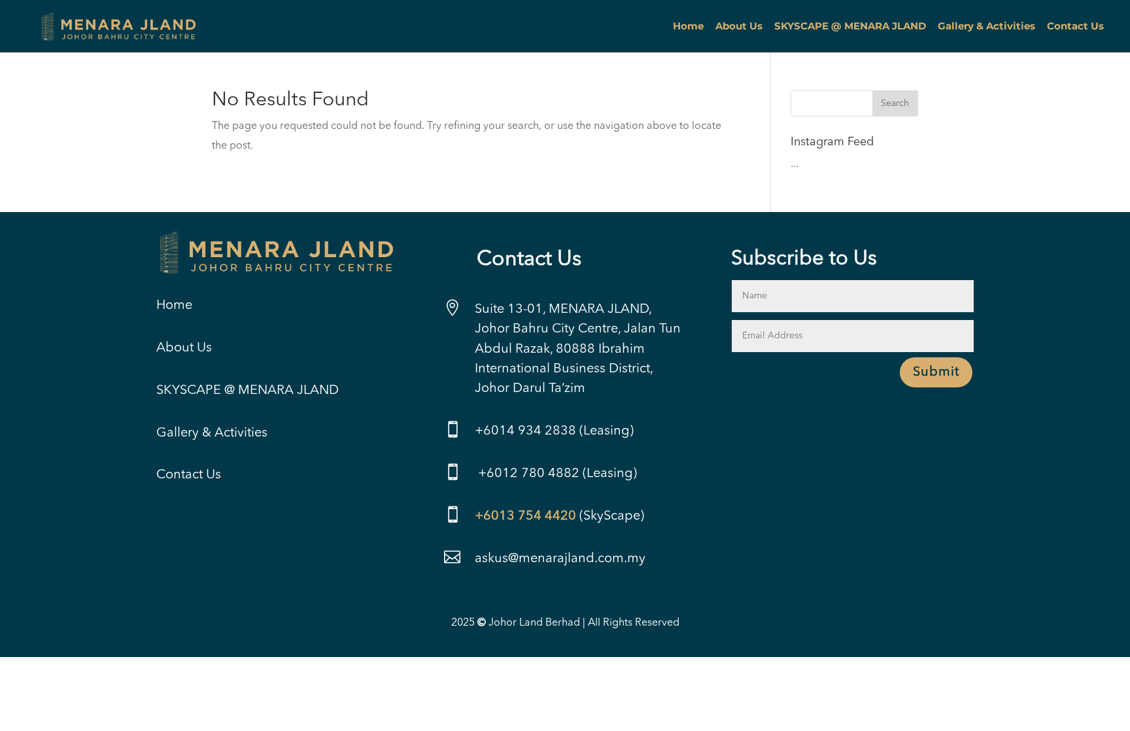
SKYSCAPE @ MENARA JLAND (850, 27)
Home (688, 27)
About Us (738, 27)
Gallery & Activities (986, 27)
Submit (936, 372)
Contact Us (1075, 27)
